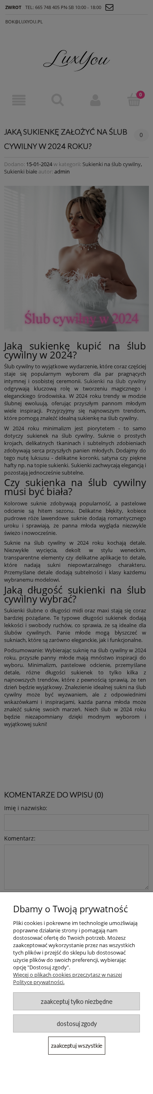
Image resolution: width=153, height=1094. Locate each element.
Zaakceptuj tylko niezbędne (77, 1001)
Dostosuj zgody (77, 1023)
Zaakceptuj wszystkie (76, 1045)
